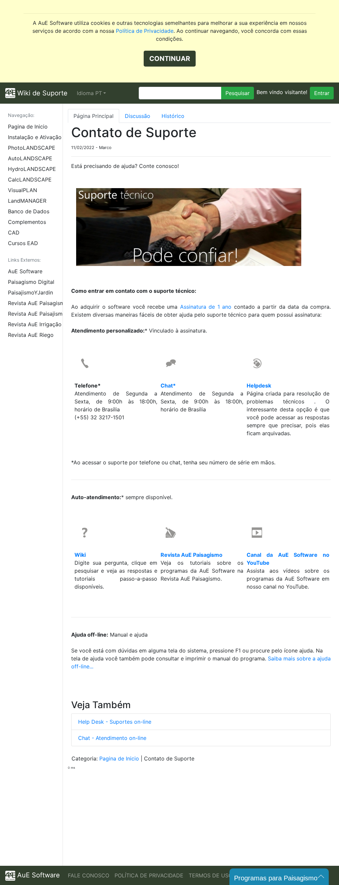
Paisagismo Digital (31, 282)
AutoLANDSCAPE (30, 158)
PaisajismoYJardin (30, 292)
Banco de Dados (28, 211)
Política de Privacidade (144, 30)
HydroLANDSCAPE (32, 169)
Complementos (27, 222)
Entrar (321, 93)
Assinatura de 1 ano (205, 306)
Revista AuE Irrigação (35, 324)
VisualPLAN (22, 190)
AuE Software (25, 271)
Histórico (173, 116)
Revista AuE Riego (31, 335)
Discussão (137, 116)
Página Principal (93, 116)
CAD (14, 232)
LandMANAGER (27, 200)
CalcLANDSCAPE (30, 179)
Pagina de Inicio (28, 126)
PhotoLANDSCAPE (31, 147)
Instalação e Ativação (35, 137)
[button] (91, 93)
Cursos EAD (23, 243)
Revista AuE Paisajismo (35, 313)
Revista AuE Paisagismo (35, 303)
